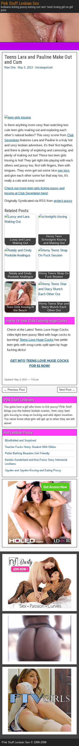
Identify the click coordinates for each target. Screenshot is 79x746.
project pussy (63, 200)
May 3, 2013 (25, 67)
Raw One (10, 67)
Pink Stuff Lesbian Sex (20, 3)
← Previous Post (14, 389)
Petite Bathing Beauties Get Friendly (27, 453)
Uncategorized (43, 67)
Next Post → (67, 389)
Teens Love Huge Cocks (37, 339)
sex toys (64, 170)
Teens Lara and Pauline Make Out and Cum (38, 59)
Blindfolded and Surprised (20, 440)
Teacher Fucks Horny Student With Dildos (30, 447)
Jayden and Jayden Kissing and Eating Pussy (33, 470)
